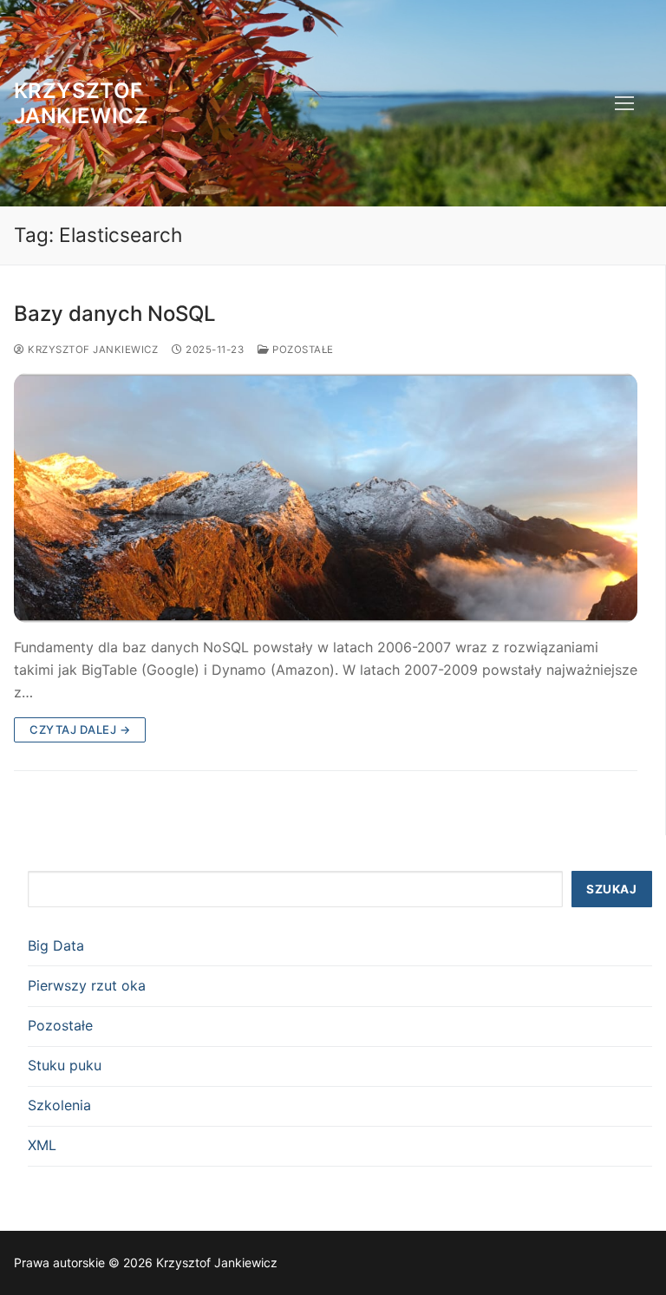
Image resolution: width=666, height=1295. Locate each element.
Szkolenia (59, 1105)
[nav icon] (624, 103)
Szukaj (611, 889)
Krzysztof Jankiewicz (81, 103)
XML (42, 1145)
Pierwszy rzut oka (87, 985)
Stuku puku (64, 1065)
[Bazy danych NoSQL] (325, 498)
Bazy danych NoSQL (115, 313)
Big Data (56, 945)
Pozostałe (302, 349)
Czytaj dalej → (79, 729)
